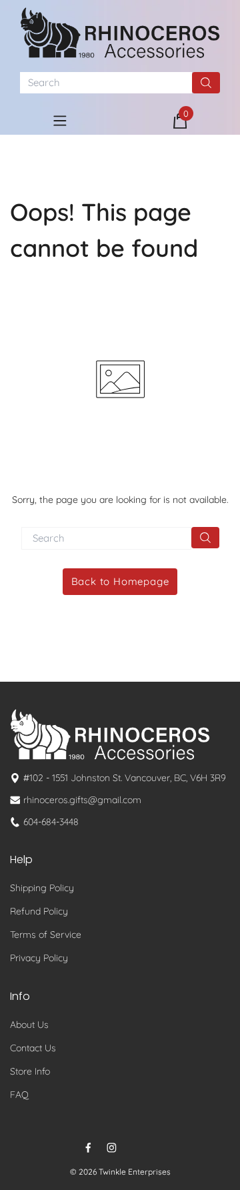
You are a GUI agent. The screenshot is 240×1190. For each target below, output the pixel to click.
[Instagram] (112, 1148)
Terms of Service (45, 935)
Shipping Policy (42, 888)
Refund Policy (39, 911)
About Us (29, 1025)
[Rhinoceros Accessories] (120, 33)
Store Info (30, 1071)
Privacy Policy (39, 958)
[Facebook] (88, 1148)
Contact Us (33, 1048)
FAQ (19, 1095)
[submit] (206, 82)
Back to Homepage (120, 581)
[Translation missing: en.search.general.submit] (205, 537)
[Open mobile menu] (60, 120)
